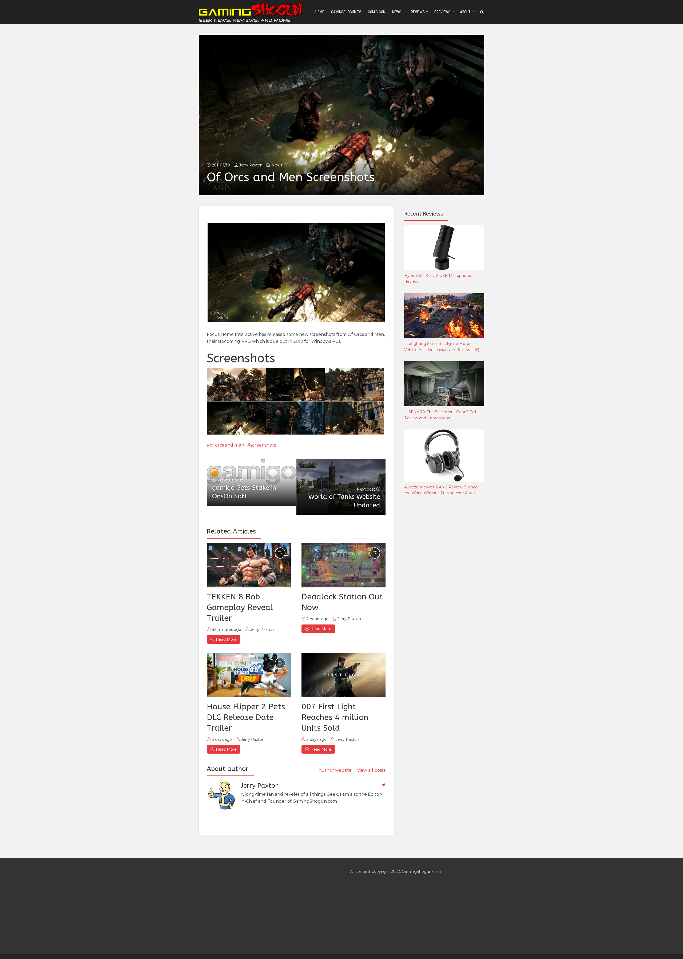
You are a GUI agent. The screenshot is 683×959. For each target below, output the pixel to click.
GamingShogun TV (346, 12)
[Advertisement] (444, 588)
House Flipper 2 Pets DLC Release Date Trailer (246, 717)
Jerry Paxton (251, 165)
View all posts (371, 770)
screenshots (263, 445)
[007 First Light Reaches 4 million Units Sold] (343, 675)
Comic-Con (376, 12)
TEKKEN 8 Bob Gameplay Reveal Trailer (240, 607)
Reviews (418, 12)
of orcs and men (227, 445)
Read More (226, 639)
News (396, 12)
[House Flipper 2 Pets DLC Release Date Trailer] (249, 675)
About (465, 12)
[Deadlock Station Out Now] (343, 565)
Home (319, 12)
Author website (335, 770)
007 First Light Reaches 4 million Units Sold (334, 717)
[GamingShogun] (251, 11)
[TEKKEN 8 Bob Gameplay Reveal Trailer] (249, 565)
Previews (442, 12)
